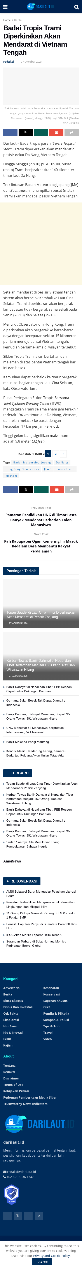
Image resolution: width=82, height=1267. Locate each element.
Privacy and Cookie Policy (51, 1256)
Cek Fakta (10, 1013)
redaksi (8, 62)
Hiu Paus (10, 1026)
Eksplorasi (11, 1020)
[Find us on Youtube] (28, 1216)
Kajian (7, 1045)
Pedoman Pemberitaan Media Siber (30, 1097)
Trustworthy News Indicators (25, 1104)
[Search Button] (76, 6)
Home (7, 20)
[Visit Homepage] (40, 6)
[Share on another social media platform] (72, 132)
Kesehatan (51, 988)
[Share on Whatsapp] (41, 132)
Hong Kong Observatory (22, 469)
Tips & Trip (51, 1026)
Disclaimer (11, 1078)
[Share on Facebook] (10, 132)
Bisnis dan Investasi (18, 1007)
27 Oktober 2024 (31, 62)
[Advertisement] (41, 243)
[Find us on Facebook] (7, 1216)
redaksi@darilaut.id (21, 1172)
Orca (46, 1007)
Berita (18, 20)
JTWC (47, 469)
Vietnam (11, 476)
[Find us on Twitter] (18, 1216)
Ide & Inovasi (13, 1032)
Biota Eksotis (13, 1001)
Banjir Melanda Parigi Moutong (27, 742)
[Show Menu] (5, 6)
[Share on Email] (56, 132)
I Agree (42, 1261)
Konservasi (51, 994)
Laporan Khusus (55, 1001)
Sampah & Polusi (56, 1020)
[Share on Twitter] (26, 132)
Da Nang (62, 462)
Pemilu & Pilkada (56, 1013)
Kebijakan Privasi (16, 1091)
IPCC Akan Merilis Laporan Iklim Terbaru (34, 935)
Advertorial (11, 988)
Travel (47, 1032)
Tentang (9, 1065)
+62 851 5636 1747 (20, 1177)
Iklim (7, 1039)
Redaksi (9, 1072)
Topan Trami (65, 469)
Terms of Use (13, 1085)
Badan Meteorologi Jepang (32, 462)
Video (47, 1039)
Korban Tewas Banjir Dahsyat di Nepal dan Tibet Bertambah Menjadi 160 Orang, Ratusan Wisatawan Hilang (41, 665)
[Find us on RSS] (39, 1216)
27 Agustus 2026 (18, 623)
